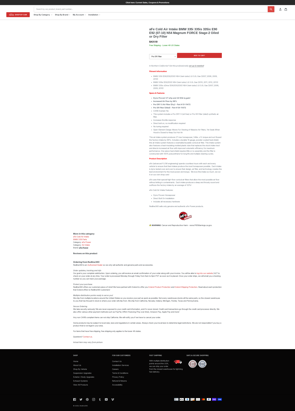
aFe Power (83, 248)
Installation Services (120, 365)
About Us (77, 365)
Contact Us (117, 361)
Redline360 (84, 406)
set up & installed (196, 66)
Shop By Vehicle (80, 369)
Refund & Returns (119, 381)
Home (75, 361)
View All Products (80, 385)
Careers (115, 369)
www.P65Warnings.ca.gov (201, 225)
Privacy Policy (118, 377)
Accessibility (117, 385)
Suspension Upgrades (82, 373)
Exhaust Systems (80, 381)
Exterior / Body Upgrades (83, 377)
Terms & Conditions (120, 373)
